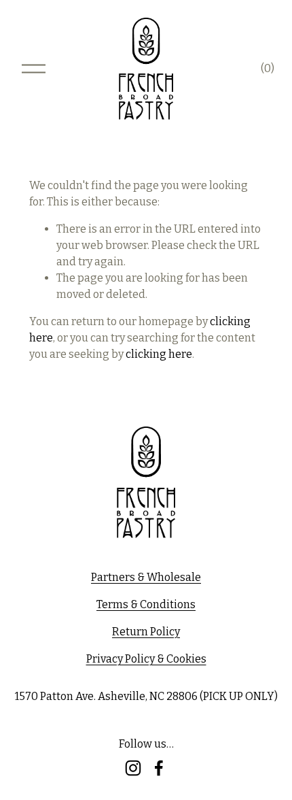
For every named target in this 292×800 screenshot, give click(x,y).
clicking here (159, 354)
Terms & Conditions (146, 604)
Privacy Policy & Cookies (146, 658)
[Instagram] (133, 768)
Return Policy (146, 631)
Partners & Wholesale (146, 577)
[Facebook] (159, 768)
